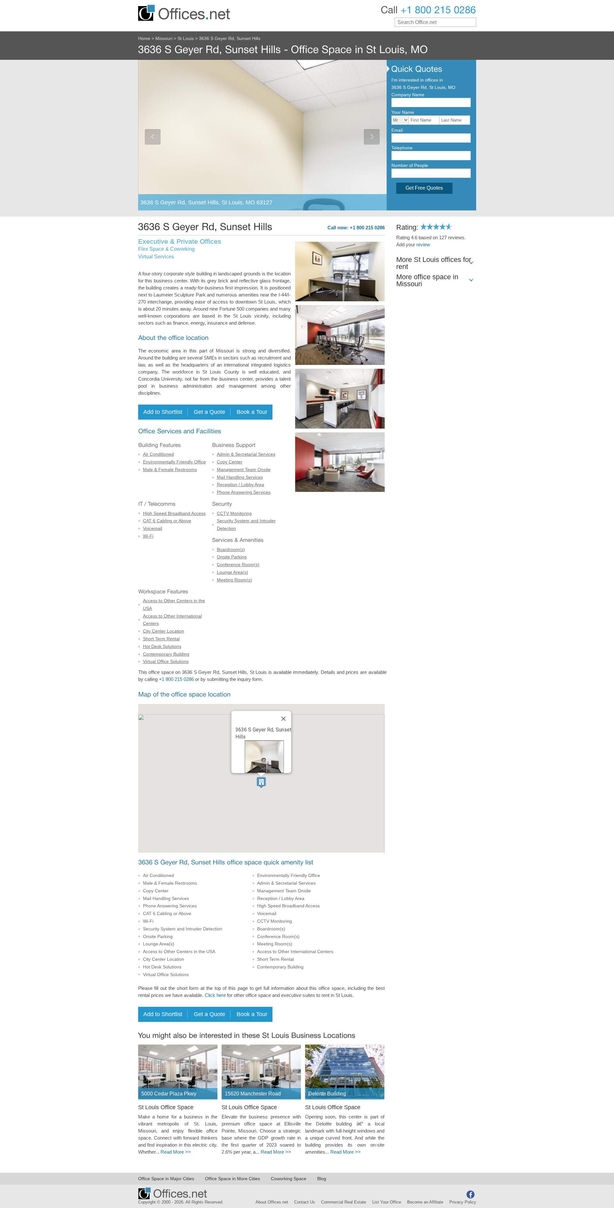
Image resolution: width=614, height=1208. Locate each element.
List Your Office (386, 1202)
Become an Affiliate (425, 1202)
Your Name (402, 112)
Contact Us (304, 1202)
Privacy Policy (462, 1202)
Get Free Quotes (424, 188)
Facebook (470, 1194)
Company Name (407, 94)
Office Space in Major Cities (166, 1178)
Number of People (409, 165)
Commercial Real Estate (343, 1202)
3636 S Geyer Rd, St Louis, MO (423, 87)
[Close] (283, 718)
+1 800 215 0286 (176, 679)
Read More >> (176, 1152)
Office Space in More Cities (232, 1178)
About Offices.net (272, 1202)
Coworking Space (288, 1178)
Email (397, 130)
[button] (261, 782)
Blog (321, 1178)
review (423, 244)
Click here (215, 995)
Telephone (402, 148)
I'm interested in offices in (417, 80)
